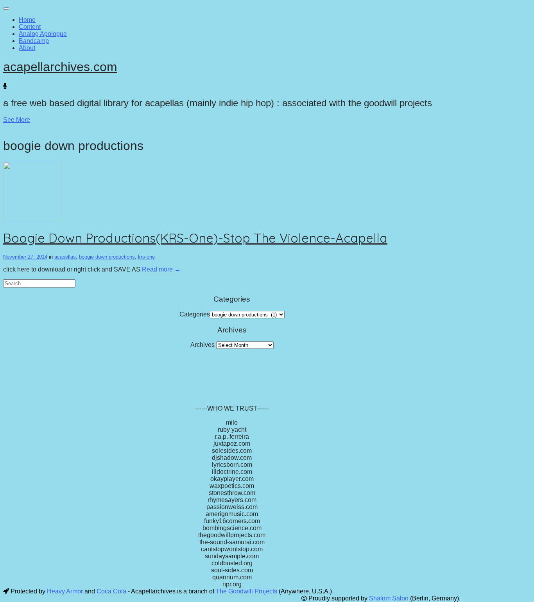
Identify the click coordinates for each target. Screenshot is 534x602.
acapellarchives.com (60, 67)
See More (16, 119)
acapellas (65, 257)
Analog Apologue (43, 33)
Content (30, 26)
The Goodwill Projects (246, 591)
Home (27, 19)
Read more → (161, 269)
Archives (202, 344)
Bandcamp (34, 41)
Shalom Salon (389, 598)
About (27, 48)
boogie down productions (107, 257)
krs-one (146, 257)
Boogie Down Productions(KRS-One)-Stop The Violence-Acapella (195, 238)
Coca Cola (111, 591)
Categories (194, 314)
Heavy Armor (65, 591)
